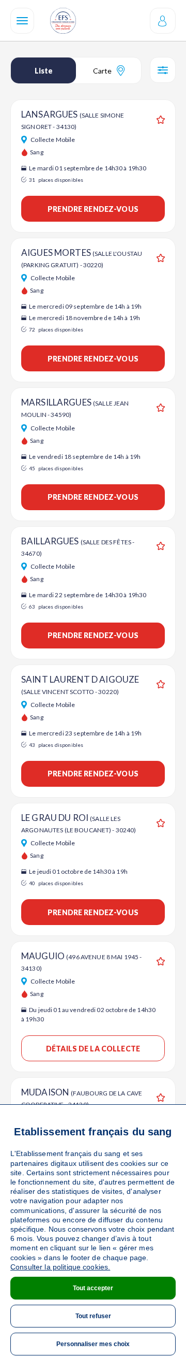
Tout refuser (93, 1316)
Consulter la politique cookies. (60, 1267)
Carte (102, 70)
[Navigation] (22, 21)
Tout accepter (93, 1288)
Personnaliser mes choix (93, 1344)
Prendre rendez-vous (93, 209)
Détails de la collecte (93, 1048)
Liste (44, 70)
